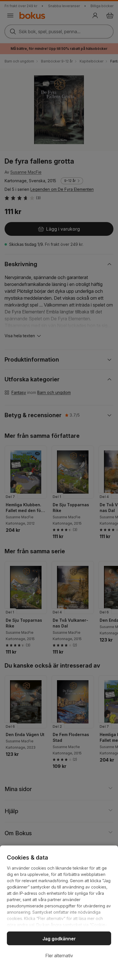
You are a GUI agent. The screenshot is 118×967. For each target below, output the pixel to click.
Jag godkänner (59, 938)
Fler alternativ (59, 955)
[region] (59, 906)
